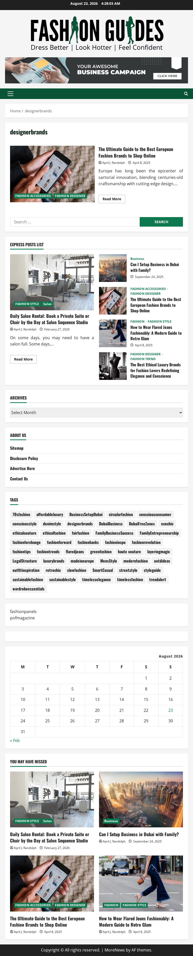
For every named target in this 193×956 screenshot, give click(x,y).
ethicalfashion (54, 533)
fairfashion (80, 533)
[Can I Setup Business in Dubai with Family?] (141, 800)
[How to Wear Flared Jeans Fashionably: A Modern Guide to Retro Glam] (141, 884)
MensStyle (108, 561)
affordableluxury (49, 514)
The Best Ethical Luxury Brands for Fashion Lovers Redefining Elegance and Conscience (113, 366)
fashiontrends (48, 551)
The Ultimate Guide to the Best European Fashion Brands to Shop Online (52, 174)
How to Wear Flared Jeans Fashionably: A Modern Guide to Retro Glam (113, 333)
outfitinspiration (26, 570)
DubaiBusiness (111, 524)
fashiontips (22, 551)
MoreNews (115, 950)
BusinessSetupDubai (86, 514)
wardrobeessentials (28, 589)
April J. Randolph (113, 163)
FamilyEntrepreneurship (159, 533)
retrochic (53, 570)
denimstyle (52, 524)
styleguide (152, 570)
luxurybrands (53, 561)
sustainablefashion (28, 579)
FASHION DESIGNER (70, 196)
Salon (47, 304)
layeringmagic (158, 551)
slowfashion (76, 570)
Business (137, 258)
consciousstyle (25, 524)
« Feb (15, 740)
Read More (114, 199)
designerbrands (80, 524)
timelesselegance (96, 579)
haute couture (129, 551)
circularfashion (121, 514)
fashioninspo (115, 542)
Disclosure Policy (24, 458)
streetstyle (128, 570)
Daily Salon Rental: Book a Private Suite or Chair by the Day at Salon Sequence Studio (49, 319)
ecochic (167, 524)
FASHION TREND (143, 359)
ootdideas (162, 561)
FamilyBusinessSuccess (114, 533)
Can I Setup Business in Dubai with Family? (113, 268)
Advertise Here (22, 468)
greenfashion (101, 551)
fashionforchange (27, 542)
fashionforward (59, 542)
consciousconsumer (155, 514)
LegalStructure (25, 561)
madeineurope (82, 561)
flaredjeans (75, 551)
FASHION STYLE (27, 304)
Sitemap (16, 448)
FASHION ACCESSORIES (33, 196)
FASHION (137, 321)
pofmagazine (22, 618)
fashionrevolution (146, 542)
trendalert (157, 579)
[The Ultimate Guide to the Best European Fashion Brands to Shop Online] (52, 884)
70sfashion (21, 514)
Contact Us (19, 479)
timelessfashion (130, 579)
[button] (10, 93)
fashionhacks (88, 542)
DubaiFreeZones (142, 524)
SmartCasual (102, 570)
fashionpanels (23, 611)
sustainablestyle (62, 579)
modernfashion (135, 561)
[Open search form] (186, 93)
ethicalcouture (24, 533)
